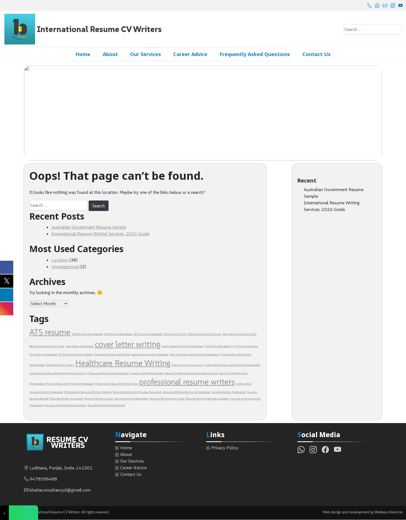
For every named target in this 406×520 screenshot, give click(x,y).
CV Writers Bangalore (217, 346)
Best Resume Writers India (46, 346)
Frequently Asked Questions (255, 54)
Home (82, 54)
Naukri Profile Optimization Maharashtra (191, 373)
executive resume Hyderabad (149, 354)
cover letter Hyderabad (79, 346)
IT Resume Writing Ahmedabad (107, 373)
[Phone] (30, 512)
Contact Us (316, 54)
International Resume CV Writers (99, 29)
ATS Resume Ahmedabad (87, 334)
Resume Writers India (98, 398)
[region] (203, 112)
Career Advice (190, 54)
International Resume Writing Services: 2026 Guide (100, 233)
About (110, 54)
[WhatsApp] (16, 512)
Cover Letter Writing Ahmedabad (182, 346)
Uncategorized (65, 266)
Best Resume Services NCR (240, 334)
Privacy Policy (224, 447)
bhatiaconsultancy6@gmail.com (60, 490)
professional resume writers (187, 382)
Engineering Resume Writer (112, 354)
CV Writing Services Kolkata (75, 354)
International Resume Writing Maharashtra (57, 373)
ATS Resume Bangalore (118, 334)
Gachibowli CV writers (60, 365)
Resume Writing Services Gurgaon (207, 398)
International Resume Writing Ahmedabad (232, 365)
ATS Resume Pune (175, 334)
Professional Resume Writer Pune (116, 384)
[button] (32, 113)
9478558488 (43, 479)
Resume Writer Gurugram (66, 398)
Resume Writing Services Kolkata (65, 405)
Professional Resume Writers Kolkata (88, 392)
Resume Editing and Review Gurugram (137, 392)
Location (59, 260)
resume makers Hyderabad (229, 392)
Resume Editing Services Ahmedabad (186, 392)
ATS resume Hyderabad (148, 334)
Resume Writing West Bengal (106, 405)
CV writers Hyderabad (43, 354)
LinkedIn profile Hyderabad (146, 373)
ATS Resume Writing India (205, 334)
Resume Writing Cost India (166, 398)
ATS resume (49, 332)
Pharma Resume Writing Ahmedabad (70, 384)
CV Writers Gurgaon (245, 346)
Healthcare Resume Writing (122, 363)
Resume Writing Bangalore (131, 398)
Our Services (145, 54)
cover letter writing (127, 344)
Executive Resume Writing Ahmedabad (194, 354)
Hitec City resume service (188, 365)
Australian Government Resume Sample (88, 227)
